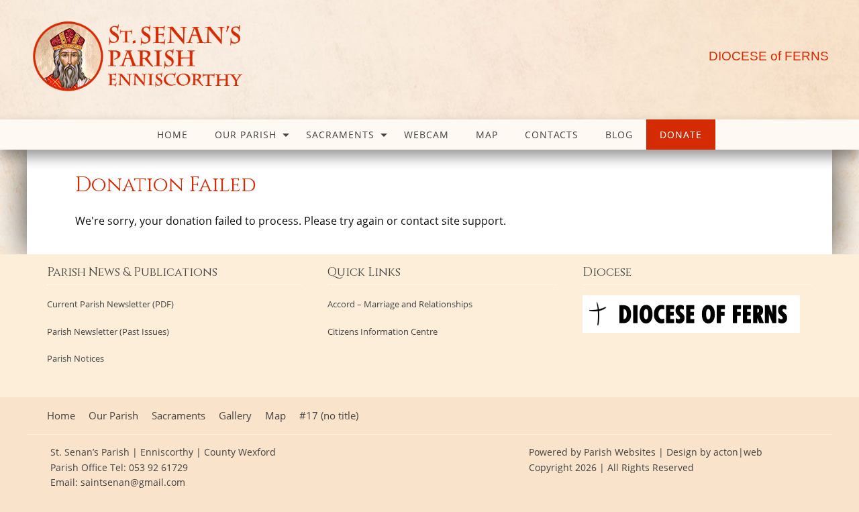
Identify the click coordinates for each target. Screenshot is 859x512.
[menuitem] (172, 134)
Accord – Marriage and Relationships (399, 304)
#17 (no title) (328, 416)
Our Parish (245, 134)
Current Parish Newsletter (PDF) (110, 304)
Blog (619, 134)
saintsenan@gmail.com (133, 482)
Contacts (551, 134)
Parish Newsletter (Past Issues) (108, 331)
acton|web (737, 452)
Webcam (426, 134)
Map (487, 134)
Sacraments (340, 134)
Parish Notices (75, 358)
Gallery (235, 416)
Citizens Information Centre (382, 331)
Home (172, 134)
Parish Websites (620, 452)
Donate (681, 134)
